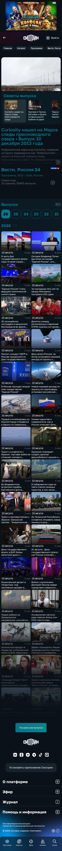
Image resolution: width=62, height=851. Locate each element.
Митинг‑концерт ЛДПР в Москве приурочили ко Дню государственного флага (14, 358)
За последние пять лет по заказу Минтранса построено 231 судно (45, 291)
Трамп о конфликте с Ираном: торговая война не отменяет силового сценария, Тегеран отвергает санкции (15, 457)
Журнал (10, 802)
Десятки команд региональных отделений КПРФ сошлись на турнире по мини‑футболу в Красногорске (45, 326)
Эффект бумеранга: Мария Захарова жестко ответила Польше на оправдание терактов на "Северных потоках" (45, 652)
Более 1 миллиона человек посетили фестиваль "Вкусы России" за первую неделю (45, 683)
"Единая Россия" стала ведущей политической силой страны (13, 291)
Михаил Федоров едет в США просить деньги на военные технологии (14, 715)
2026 (14, 225)
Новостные (8, 180)
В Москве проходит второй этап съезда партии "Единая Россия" (15, 389)
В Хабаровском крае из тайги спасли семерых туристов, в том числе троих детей (43, 488)
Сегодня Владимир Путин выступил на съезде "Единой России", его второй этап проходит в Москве (45, 261)
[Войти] (48, 38)
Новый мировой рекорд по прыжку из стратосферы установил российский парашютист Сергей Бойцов (45, 392)
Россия (38, 175)
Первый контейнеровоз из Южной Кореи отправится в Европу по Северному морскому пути (15, 423)
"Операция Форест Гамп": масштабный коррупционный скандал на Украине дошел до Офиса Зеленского (14, 685)
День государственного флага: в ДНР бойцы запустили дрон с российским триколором (14, 553)
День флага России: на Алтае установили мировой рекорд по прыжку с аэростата (45, 358)
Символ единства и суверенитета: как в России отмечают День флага (43, 423)
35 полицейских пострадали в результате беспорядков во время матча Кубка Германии (14, 325)
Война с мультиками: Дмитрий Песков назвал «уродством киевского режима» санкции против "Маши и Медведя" (44, 587)
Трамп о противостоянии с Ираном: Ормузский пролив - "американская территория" (15, 521)
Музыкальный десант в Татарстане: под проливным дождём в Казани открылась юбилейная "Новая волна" (15, 587)
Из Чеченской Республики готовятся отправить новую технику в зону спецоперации (45, 521)
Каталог (21, 48)
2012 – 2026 (24, 175)
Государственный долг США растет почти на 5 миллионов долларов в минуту (43, 716)
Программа (36, 48)
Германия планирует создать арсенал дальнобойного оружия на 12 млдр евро (45, 455)
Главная (8, 48)
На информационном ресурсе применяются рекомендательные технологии (24, 825)
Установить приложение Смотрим (31, 767)
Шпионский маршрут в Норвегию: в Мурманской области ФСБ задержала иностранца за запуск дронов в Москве (14, 652)
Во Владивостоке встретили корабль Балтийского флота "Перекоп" (11, 488)
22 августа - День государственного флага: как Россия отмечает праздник (44, 553)
